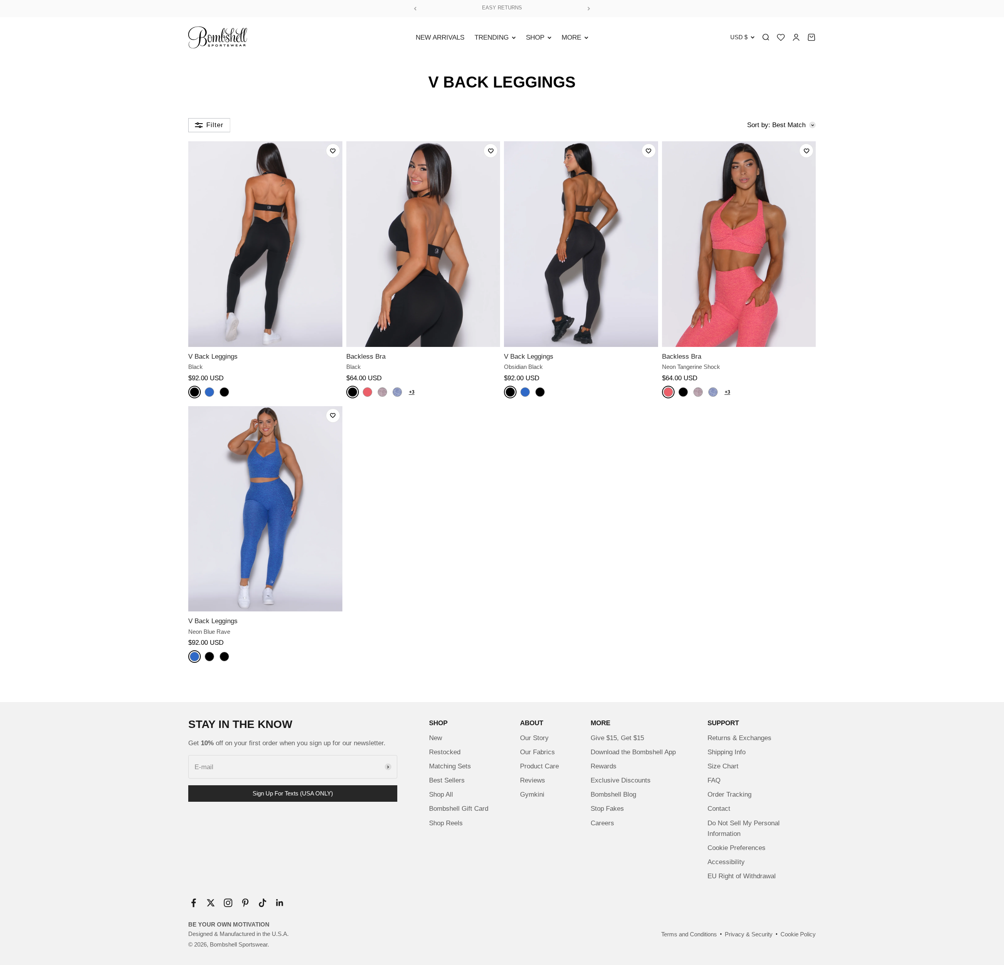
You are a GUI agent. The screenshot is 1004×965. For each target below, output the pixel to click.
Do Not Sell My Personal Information (744, 828)
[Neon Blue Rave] (209, 392)
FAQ (714, 780)
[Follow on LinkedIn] (280, 903)
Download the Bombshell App (633, 752)
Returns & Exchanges (739, 738)
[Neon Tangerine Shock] (367, 392)
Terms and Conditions (689, 934)
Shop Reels (446, 823)
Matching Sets (450, 766)
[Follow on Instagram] (228, 903)
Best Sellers (447, 780)
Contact (719, 808)
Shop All (441, 794)
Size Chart (723, 766)
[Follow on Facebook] (193, 903)
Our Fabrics (537, 752)
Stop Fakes (607, 808)
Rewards (604, 766)
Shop (535, 37)
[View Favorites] (781, 37)
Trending (492, 37)
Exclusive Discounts (621, 780)
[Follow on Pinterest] (245, 903)
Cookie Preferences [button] (737, 848)
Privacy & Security (749, 934)
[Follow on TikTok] (262, 903)
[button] (333, 151)
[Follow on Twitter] (211, 903)
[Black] (194, 392)
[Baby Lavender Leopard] (397, 392)
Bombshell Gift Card (458, 808)
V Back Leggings (213, 356)
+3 (412, 392)
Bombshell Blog (613, 794)
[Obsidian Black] (224, 392)
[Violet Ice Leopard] (382, 392)
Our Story (534, 738)
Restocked (444, 752)
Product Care (539, 766)
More (571, 37)
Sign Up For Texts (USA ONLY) (293, 793)
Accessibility (726, 862)
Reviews (532, 780)
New (435, 738)
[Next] (588, 8)
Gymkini (532, 794)
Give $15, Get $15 (617, 738)
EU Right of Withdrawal (742, 876)
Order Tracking (729, 794)
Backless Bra (366, 356)
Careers (602, 823)
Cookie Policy (798, 934)
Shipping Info (727, 752)
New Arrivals (440, 37)
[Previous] (415, 8)
